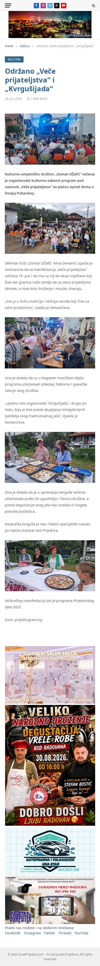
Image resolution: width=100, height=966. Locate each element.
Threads (65, 933)
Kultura (14, 59)
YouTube (81, 933)
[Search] (93, 5)
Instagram (32, 933)
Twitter (49, 933)
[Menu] (8, 5)
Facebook (12, 933)
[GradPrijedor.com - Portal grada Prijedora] (50, 36)
